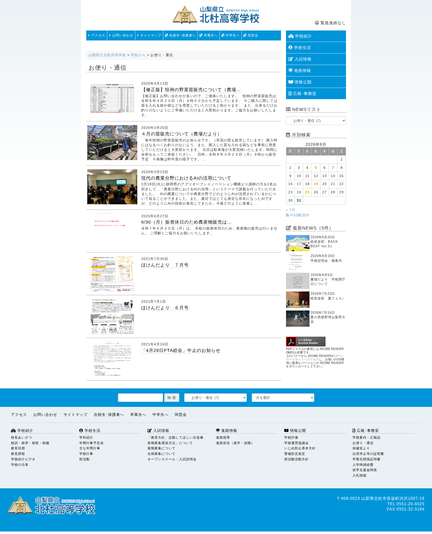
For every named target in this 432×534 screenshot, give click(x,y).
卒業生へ (210, 35)
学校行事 (86, 454)
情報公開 (302, 82)
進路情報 (302, 70)
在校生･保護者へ (182, 35)
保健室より (361, 448)
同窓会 (252, 35)
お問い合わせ (122, 35)
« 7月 (291, 210)
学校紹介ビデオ (23, 459)
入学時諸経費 (363, 465)
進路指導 (223, 437)
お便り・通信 (363, 443)
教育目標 (18, 448)
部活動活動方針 (296, 459)
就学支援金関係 (364, 470)
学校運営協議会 (296, 443)
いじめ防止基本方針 (300, 448)
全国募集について (162, 454)
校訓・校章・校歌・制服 (30, 443)
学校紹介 (303, 36)
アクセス (97, 35)
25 (307, 192)
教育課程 (18, 454)
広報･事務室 (304, 93)
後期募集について (162, 448)
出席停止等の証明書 (368, 454)
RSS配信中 (299, 215)
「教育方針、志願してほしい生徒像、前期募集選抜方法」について (177, 440)
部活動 (84, 459)
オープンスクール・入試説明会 (172, 459)
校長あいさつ (21, 437)
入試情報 (302, 59)
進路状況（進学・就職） (235, 443)
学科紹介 (86, 437)
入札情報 (359, 475)
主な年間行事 (89, 448)
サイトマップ (150, 35)
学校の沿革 (19, 465)
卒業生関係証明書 (366, 459)
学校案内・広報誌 (366, 437)
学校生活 (302, 47)
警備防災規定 (294, 454)
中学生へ (232, 35)
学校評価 (291, 437)
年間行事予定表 (91, 443)
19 (316, 184)
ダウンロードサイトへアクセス (315, 357)
